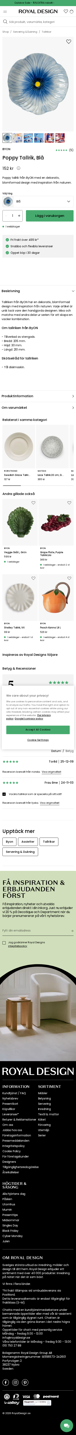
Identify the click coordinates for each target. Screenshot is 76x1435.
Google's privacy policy (29, 718)
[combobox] (38, 201)
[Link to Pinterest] (25, 1382)
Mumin (7, 1209)
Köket (42, 1119)
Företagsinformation (16, 1135)
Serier (42, 1135)
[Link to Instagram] (15, 1382)
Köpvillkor (8, 1109)
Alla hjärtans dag (13, 1193)
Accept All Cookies (38, 729)
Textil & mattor (48, 1114)
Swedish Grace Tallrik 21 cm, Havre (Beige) (19, 475)
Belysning (44, 1098)
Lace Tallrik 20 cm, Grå (51, 475)
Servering (44, 1103)
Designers (9, 1161)
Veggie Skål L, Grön (15, 552)
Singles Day (10, 1225)
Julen (6, 1241)
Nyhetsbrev (10, 1098)
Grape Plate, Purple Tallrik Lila (51, 554)
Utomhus (8, 1204)
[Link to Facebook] (5, 1382)
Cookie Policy (11, 1151)
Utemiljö (43, 1130)
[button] (66, 11)
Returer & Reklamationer (19, 1119)
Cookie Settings (38, 740)
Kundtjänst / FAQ (14, 1093)
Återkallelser (10, 1172)
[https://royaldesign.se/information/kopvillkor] (37, 1403)
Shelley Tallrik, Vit (14, 627)
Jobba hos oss (12, 1130)
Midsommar (10, 1220)
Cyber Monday (12, 1236)
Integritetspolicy (13, 1146)
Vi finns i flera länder (16, 1284)
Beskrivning (11, 291)
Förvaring (44, 1124)
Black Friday (10, 1230)
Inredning (44, 1109)
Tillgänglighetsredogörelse (20, 1167)
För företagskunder (15, 1156)
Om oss (7, 1124)
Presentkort (10, 1103)
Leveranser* (10, 1114)
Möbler (42, 1093)
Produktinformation (17, 396)
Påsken (7, 1199)
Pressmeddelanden (15, 1140)
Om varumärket (14, 407)
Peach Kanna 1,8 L (50, 627)
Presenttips (10, 1214)
